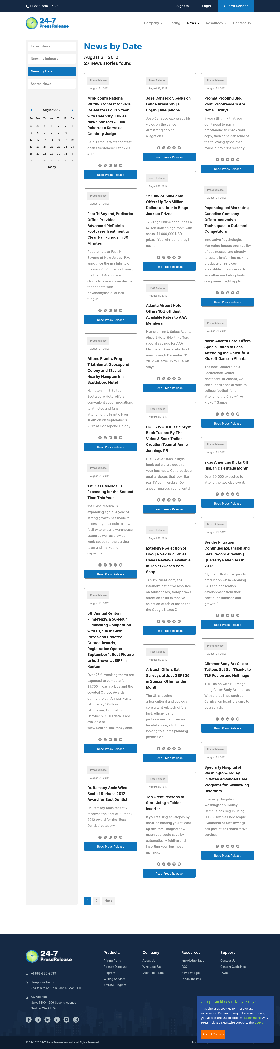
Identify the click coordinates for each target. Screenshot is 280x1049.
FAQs (224, 973)
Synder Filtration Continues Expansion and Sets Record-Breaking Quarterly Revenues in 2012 (227, 554)
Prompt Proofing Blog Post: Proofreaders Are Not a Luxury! (224, 104)
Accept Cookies (213, 1034)
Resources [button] (215, 23)
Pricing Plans (112, 960)
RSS (184, 966)
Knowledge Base (192, 960)
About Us (148, 960)
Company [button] (152, 23)
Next (108, 900)
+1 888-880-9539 (43, 6)
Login (206, 6)
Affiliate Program (115, 985)
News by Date (41, 71)
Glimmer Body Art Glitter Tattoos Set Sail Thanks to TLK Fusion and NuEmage (227, 670)
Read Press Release (110, 175)
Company (150, 953)
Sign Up (182, 6)
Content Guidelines (233, 966)
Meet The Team (153, 973)
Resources (190, 953)
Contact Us (242, 23)
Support (227, 953)
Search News (41, 84)
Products (112, 953)
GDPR (258, 1022)
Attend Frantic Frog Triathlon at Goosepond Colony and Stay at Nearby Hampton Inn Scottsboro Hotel (108, 370)
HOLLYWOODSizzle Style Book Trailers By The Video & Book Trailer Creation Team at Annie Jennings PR (168, 439)
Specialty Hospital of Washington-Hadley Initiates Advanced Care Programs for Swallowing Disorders (226, 779)
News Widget (190, 973)
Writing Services (115, 979)
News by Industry (44, 59)
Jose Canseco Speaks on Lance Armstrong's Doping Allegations (168, 104)
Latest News (40, 46)
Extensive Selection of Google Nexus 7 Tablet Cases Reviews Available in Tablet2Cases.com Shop (168, 560)
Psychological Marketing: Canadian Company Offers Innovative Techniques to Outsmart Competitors (227, 220)
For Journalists (191, 979)
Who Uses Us (151, 966)
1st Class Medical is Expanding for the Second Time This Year (110, 492)
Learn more (252, 1018)
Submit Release (236, 6)
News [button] (192, 23)
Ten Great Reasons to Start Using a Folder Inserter (165, 803)
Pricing (174, 23)
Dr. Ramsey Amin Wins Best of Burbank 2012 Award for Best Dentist (107, 794)
